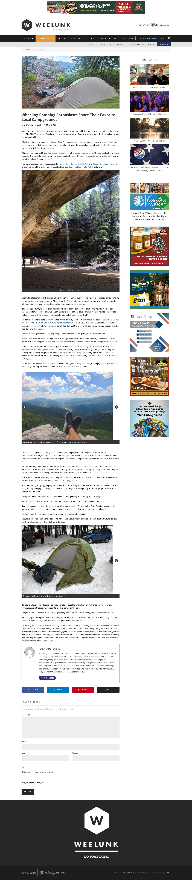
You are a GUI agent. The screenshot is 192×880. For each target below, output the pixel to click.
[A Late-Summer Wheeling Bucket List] (149, 128)
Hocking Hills (64, 164)
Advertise (120, 44)
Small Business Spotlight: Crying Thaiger (149, 87)
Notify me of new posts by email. (34, 783)
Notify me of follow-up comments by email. (37, 772)
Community (45, 38)
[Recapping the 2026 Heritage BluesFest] (149, 101)
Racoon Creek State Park (103, 164)
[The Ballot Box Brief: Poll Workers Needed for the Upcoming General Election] (149, 155)
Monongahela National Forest (49, 349)
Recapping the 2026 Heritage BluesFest (149, 114)
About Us (151, 44)
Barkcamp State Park (79, 164)
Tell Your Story (103, 44)
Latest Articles (150, 60)
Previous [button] (25, 407)
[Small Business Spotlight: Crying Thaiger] (149, 75)
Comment (26, 715)
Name (24, 741)
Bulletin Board (97, 38)
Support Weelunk (135, 44)
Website (75, 753)
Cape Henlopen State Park (80, 167)
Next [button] (116, 407)
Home (28, 38)
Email (24, 753)
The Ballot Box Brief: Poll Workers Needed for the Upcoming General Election (149, 169)
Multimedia (122, 38)
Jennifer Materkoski (32, 125)
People (62, 38)
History (76, 38)
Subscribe (164, 44)
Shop (90, 44)
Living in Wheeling (151, 38)
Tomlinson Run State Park (86, 466)
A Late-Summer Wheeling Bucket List (149, 141)
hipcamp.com (49, 496)
